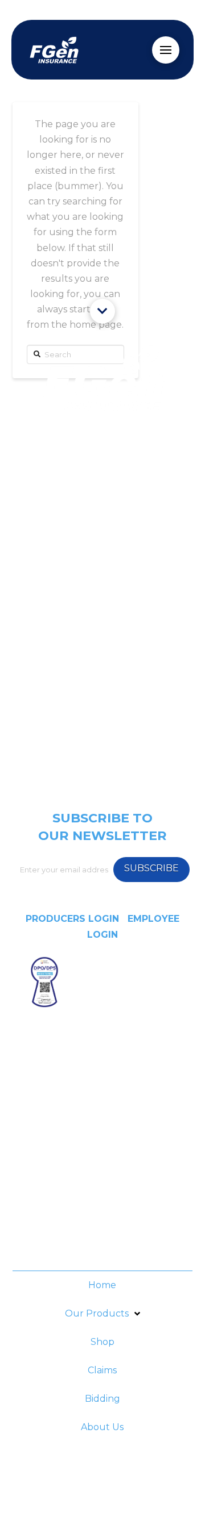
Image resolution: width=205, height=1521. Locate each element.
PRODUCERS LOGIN (72, 918)
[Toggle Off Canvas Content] (165, 50)
